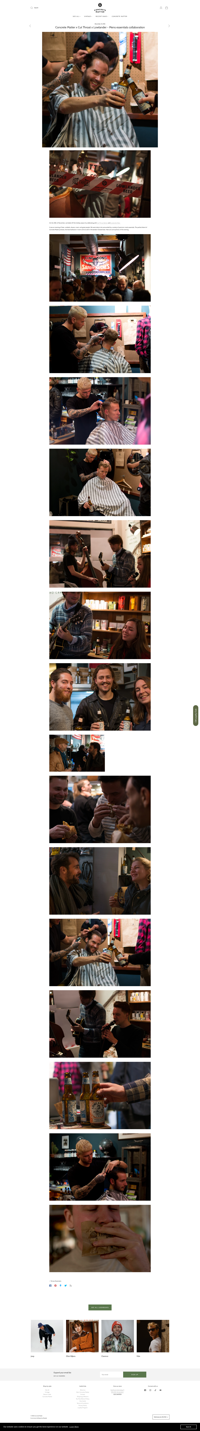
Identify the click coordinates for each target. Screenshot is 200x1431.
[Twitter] (65, 1285)
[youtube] (160, 1390)
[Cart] (166, 7)
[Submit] (33, 7)
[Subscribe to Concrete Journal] (70, 1285)
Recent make (101, 16)
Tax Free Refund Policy (82, 1399)
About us (82, 1390)
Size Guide (83, 1401)
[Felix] (153, 1336)
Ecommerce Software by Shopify (39, 1418)
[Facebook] (50, 1285)
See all (76, 16)
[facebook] (145, 1390)
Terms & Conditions (83, 1403)
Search (36, 8)
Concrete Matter (119, 16)
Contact (82, 1394)
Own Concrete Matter (82, 1392)
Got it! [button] (188, 1427)
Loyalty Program (83, 1407)
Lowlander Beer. (115, 223)
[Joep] (47, 1336)
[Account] (161, 7)
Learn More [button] (74, 1427)
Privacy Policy (83, 1405)
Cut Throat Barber (102, 223)
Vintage (87, 16)
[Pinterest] (55, 1285)
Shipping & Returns (82, 1396)
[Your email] (111, 1375)
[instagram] (150, 1390)
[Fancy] (60, 1285)
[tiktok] (155, 1390)
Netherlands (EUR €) (160, 1417)
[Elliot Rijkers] (82, 1336)
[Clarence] (117, 1336)
